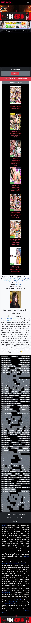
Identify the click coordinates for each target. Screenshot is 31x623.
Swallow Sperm (8, 281)
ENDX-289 (18, 285)
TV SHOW (22, 515)
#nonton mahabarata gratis (8, 489)
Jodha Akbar (20, 600)
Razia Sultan (9, 604)
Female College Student (12, 279)
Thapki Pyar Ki (13, 602)
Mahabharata (6, 592)
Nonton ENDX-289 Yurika (9, 319)
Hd (14, 281)
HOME (8, 515)
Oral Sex (27, 279)
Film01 (9, 321)
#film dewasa (15, 391)
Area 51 (23, 564)
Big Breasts (18, 281)
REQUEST (15, 521)
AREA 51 (9, 518)
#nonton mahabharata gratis (9, 491)
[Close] (16, 11)
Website (26, 557)
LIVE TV (16, 518)
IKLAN (22, 518)
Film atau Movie (7, 564)
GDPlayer (15, 73)
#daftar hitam (25, 372)
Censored (24, 281)
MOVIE (15, 515)
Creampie (21, 279)
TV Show (16, 564)
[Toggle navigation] (28, 2)
